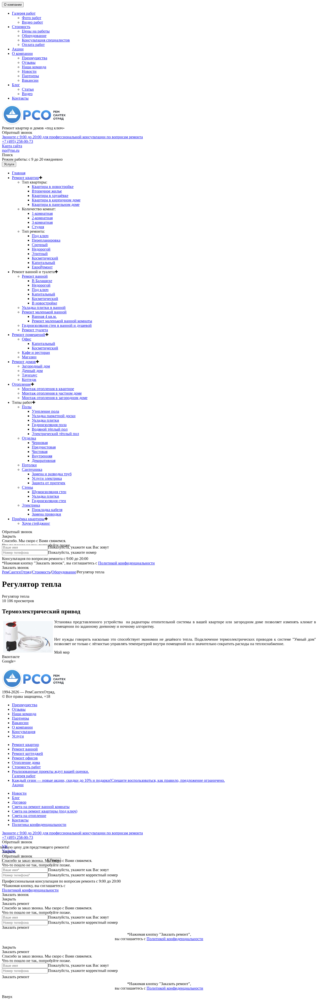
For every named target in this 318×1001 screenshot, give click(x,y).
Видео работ (32, 22)
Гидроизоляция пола (49, 425)
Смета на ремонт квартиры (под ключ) (44, 811)
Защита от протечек (48, 483)
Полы (27, 407)
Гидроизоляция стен (49, 501)
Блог (16, 85)
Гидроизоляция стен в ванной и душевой (57, 325)
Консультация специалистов (46, 40)
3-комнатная (42, 222)
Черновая (40, 443)
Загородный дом (36, 366)
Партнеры (30, 76)
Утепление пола (45, 411)
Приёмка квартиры (28, 519)
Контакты (20, 98)
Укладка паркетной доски (54, 416)
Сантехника (32, 469)
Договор (19, 802)
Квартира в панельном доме (56, 204)
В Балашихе (42, 281)
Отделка (29, 438)
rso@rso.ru (10, 150)
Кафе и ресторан (36, 352)
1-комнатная (42, 213)
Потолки (29, 465)
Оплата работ (33, 44)
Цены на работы (36, 31)
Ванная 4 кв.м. (44, 316)
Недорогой (41, 249)
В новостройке (44, 303)
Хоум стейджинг (36, 523)
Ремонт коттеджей (27, 753)
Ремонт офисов (25, 758)
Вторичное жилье (47, 191)
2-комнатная (42, 218)
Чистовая (39, 451)
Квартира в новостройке (53, 187)
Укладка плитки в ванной (44, 307)
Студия (38, 227)
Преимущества (34, 58)
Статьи (28, 89)
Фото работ (31, 18)
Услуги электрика (47, 478)
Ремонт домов (24, 362)
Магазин (29, 357)
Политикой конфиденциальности (126, 563)
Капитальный (43, 262)
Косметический (45, 258)
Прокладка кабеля (47, 510)
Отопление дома (26, 762)
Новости (29, 71)
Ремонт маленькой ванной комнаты (62, 321)
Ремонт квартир (25, 178)
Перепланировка (46, 240)
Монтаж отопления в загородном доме (54, 398)
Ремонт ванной (35, 276)
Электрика (31, 505)
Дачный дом (32, 371)
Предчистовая (44, 447)
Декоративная (43, 460)
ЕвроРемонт (42, 267)
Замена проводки (46, 514)
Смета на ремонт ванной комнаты (41, 807)
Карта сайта (12, 146)
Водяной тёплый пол (50, 429)
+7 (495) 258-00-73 (72, 139)
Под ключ (40, 236)
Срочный (40, 245)
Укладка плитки (45, 420)
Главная (18, 173)
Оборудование (34, 36)
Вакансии (30, 80)
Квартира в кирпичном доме (56, 200)
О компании (13, 4)
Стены (27, 487)
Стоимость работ (26, 767)
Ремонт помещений (28, 335)
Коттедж (29, 379)
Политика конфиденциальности (39, 824)
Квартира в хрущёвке (50, 195)
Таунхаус (29, 375)
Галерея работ (24, 13)
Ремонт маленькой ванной (44, 312)
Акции (18, 49)
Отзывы (29, 62)
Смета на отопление (29, 816)
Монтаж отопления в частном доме (52, 393)
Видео (27, 94)
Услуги (9, 164)
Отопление (21, 384)
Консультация (23, 732)
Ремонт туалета (35, 330)
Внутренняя (42, 456)
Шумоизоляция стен (49, 492)
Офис (26, 339)
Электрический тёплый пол (55, 434)
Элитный (40, 254)
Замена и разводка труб (52, 474)
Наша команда (34, 67)
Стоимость (21, 27)
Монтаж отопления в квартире (48, 389)
